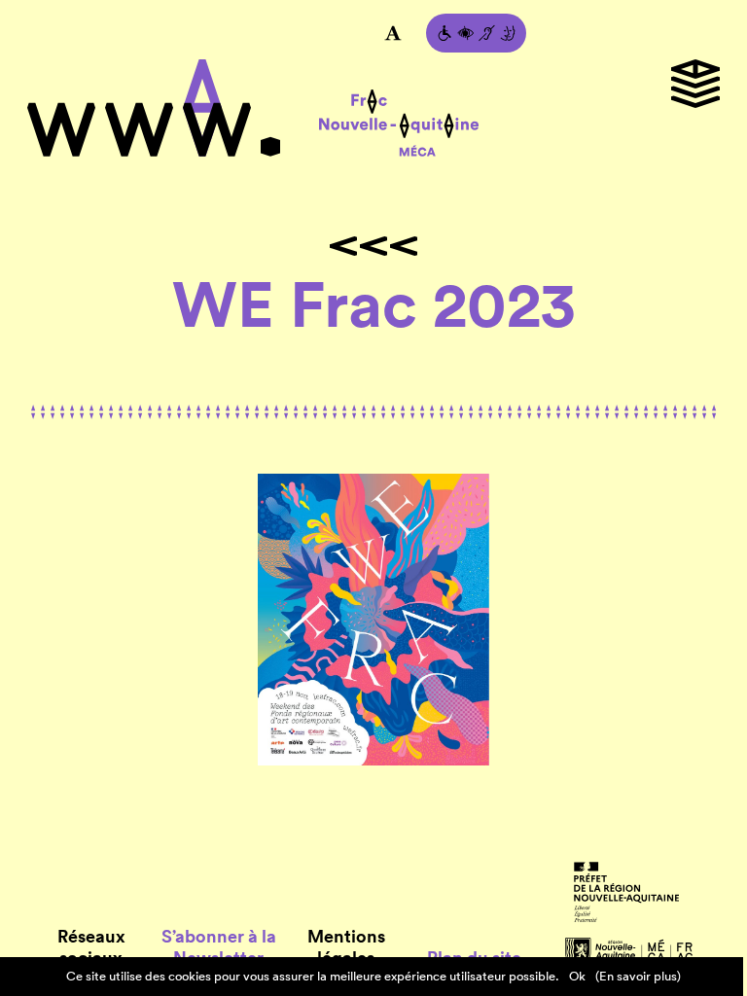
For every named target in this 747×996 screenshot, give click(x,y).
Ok (577, 976)
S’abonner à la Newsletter (218, 947)
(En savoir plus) (638, 976)
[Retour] (373, 246)
